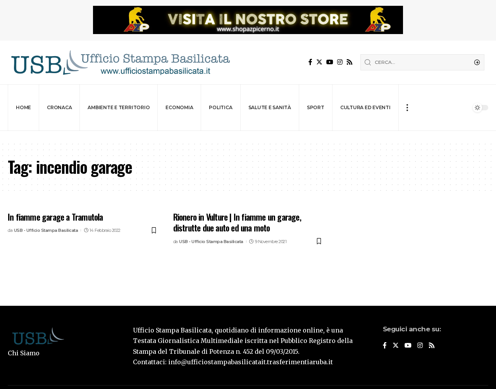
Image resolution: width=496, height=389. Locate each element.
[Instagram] (339, 62)
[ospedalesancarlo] (248, 136)
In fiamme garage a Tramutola (55, 217)
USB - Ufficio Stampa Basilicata (46, 230)
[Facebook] (310, 62)
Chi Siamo (24, 353)
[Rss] (349, 62)
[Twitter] (319, 62)
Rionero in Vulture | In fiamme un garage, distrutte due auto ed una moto (237, 222)
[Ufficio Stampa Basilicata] (120, 62)
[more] (407, 107)
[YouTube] (329, 62)
